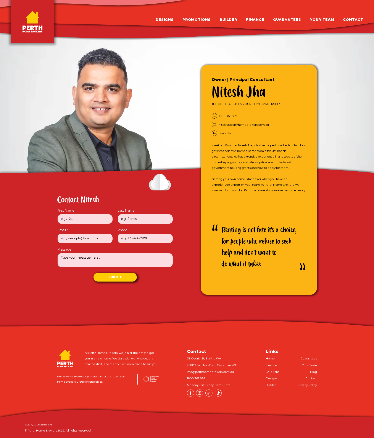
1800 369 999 (196, 378)
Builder (271, 385)
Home (270, 358)
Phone (123, 230)
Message (64, 249)
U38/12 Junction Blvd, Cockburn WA (212, 365)
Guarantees (308, 358)
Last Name (126, 210)
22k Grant (272, 372)
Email (61, 230)
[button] (192, 20)
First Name (65, 210)
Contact (311, 378)
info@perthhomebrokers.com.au (210, 372)
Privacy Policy (307, 385)
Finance (271, 365)
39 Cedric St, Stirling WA (204, 358)
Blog (313, 372)
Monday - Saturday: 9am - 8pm (208, 385)
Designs (271, 378)
